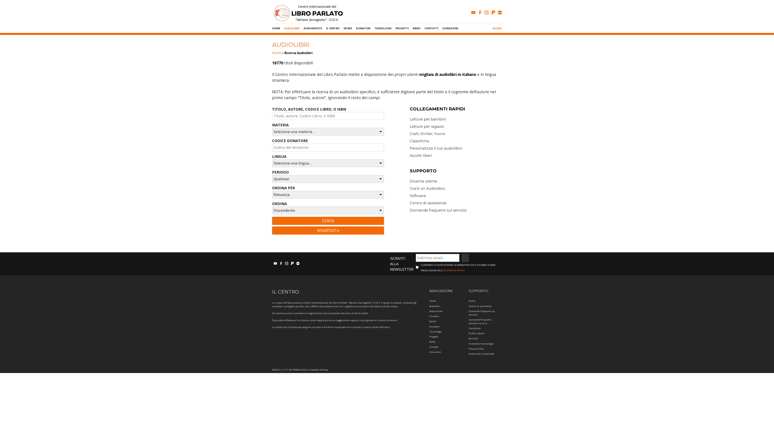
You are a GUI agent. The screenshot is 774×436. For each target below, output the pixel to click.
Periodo (280, 172)
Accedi (497, 28)
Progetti (402, 28)
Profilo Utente (476, 333)
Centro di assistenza (428, 203)
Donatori (363, 28)
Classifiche (419, 141)
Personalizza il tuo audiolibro (436, 148)
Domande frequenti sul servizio (438, 210)
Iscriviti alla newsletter (401, 264)
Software (418, 196)
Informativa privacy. (453, 270)
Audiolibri (292, 28)
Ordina (279, 203)
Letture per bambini (428, 119)
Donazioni (450, 28)
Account (473, 338)
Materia (280, 125)
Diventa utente (423, 181)
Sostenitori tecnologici (481, 343)
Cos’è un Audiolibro (427, 188)
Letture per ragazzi (427, 126)
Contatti (431, 28)
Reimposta (328, 230)
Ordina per (283, 188)
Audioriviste (313, 28)
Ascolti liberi (421, 155)
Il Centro (333, 28)
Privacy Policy (476, 348)
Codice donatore (290, 140)
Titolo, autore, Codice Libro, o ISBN (309, 109)
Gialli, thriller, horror (427, 134)
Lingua (279, 156)
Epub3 (348, 28)
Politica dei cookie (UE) (481, 353)
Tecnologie (383, 28)
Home (276, 28)
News (416, 28)
